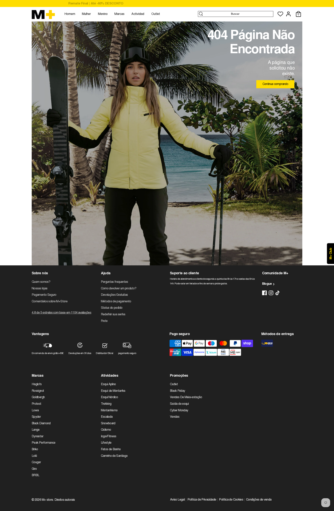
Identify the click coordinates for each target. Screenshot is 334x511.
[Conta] (288, 14)
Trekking (106, 404)
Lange (36, 429)
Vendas (174, 416)
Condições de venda (258, 499)
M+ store (47, 500)
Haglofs (37, 384)
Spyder (36, 416)
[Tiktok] (277, 293)
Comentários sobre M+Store (49, 301)
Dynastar (37, 436)
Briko (35, 449)
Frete (104, 321)
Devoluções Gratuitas (114, 295)
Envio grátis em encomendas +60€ (167, 3)
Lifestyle (106, 442)
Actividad (137, 14)
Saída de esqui (179, 404)
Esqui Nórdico (109, 397)
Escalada (107, 416)
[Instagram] (271, 293)
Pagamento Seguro (44, 295)
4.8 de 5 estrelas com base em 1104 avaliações (61, 312)
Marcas (119, 14)
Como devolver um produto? (118, 288)
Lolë (34, 456)
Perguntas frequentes (114, 282)
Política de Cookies (231, 499)
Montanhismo (109, 410)
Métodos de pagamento (116, 301)
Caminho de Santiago (114, 456)
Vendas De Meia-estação (186, 397)
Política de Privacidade (201, 499)
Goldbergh (38, 397)
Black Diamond (41, 423)
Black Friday (177, 391)
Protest (36, 404)
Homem (69, 14)
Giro (34, 469)
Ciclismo (106, 429)
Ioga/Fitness (108, 436)
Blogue (267, 284)
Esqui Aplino (108, 384)
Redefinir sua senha (113, 314)
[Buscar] (201, 14)
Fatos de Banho (111, 449)
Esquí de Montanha (113, 391)
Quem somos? (41, 282)
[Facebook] (264, 293)
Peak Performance (43, 442)
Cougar (36, 462)
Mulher (86, 14)
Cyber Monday (179, 410)
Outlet (155, 14)
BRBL (35, 475)
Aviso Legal (177, 499)
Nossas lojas (39, 288)
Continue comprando (275, 84)
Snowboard (108, 423)
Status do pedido (112, 308)
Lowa (35, 410)
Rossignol (38, 391)
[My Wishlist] (280, 14)
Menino (103, 14)
